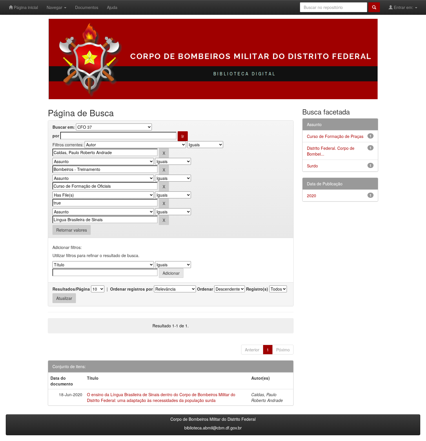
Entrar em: (403, 7)
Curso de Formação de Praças (335, 136)
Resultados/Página (71, 289)
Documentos (86, 7)
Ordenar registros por (131, 289)
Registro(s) (257, 289)
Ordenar (205, 289)
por (55, 136)
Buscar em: (63, 127)
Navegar (55, 7)
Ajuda (112, 7)
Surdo (312, 166)
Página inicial (25, 7)
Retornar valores (71, 230)
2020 (311, 195)
